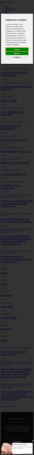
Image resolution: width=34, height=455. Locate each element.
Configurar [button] (17, 57)
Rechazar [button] (17, 53)
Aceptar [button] (17, 49)
